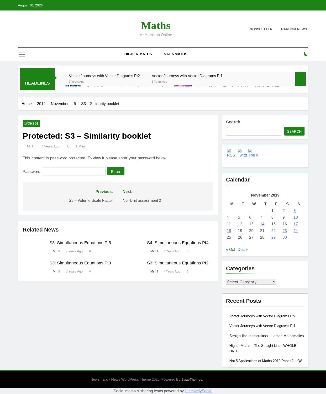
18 (229, 231)
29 (273, 237)
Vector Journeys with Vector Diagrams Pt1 (187, 76)
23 (285, 231)
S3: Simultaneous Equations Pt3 (80, 263)
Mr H (30, 146)
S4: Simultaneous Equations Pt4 (178, 242)
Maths (155, 25)
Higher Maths (138, 54)
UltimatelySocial (198, 391)
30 (285, 237)
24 (296, 231)
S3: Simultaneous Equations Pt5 (80, 242)
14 (262, 224)
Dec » (243, 250)
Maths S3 (31, 123)
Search (233, 122)
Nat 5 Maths (175, 54)
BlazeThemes (191, 379)
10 (296, 217)
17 (296, 224)
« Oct (230, 250)
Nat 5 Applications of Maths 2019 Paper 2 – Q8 (265, 361)
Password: (33, 171)
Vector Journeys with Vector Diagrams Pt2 (104, 76)
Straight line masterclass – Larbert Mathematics (266, 336)
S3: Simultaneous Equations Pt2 (178, 263)
